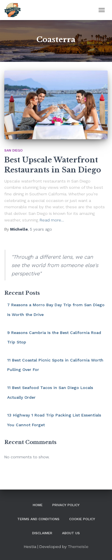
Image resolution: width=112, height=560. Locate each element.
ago (41, 229)
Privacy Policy (66, 505)
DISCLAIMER (42, 533)
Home (38, 505)
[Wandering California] (14, 10)
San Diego (13, 150)
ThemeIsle (78, 546)
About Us (71, 533)
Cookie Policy (82, 519)
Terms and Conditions (38, 519)
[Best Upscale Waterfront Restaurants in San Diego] (56, 104)
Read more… (52, 220)
